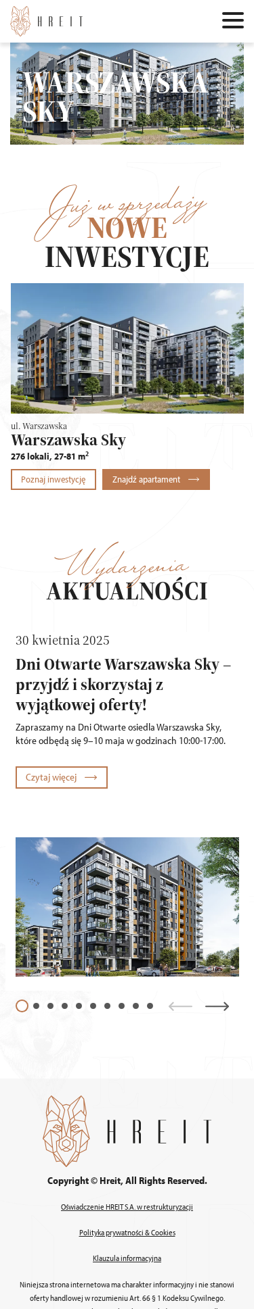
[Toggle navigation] (233, 21)
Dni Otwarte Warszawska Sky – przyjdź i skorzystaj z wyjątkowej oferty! (123, 684)
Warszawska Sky (68, 439)
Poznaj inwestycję (53, 479)
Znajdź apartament (147, 479)
